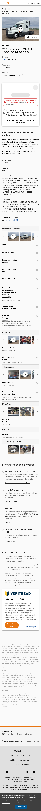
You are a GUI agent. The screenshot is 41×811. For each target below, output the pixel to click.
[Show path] (9, 9)
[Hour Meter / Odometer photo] (37, 316)
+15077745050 (10, 541)
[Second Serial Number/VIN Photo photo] (37, 307)
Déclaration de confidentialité (12, 778)
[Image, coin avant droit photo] (37, 279)
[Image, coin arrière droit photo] (37, 270)
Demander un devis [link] (11, 625)
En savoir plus (31, 626)
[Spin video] (37, 245)
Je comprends (21, 806)
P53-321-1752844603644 (13, 220)
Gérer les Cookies (14, 801)
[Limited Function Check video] (37, 358)
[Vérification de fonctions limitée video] (37, 393)
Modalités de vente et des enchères (17, 483)
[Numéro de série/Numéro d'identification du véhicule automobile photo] (37, 289)
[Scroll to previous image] (3, 236)
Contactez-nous (32, 741)
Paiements (8, 522)
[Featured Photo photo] (37, 253)
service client (10, 104)
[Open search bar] (25, 3)
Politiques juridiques (29, 778)
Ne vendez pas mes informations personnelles (20, 779)
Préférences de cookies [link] (20, 781)
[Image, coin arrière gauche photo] (37, 261)
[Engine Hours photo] (37, 383)
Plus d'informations (11, 501)
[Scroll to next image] (37, 236)
